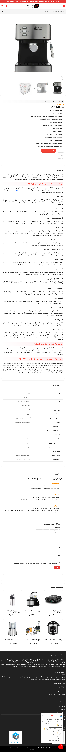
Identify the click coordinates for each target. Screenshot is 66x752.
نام (58, 547)
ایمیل (58, 555)
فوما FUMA (59, 158)
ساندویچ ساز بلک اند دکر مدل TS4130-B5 (54, 611)
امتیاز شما (57, 527)
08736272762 (60, 687)
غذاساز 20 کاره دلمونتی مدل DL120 (34, 640)
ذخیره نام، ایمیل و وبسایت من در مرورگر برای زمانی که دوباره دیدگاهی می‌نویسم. (35, 563)
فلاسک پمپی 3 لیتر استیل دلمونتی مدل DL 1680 (14, 611)
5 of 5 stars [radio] (39, 530)
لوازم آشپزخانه (60, 98)
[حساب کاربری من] (6, 6)
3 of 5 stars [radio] (52, 530)
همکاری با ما (61, 713)
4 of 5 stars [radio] (46, 530)
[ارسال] (3, 11)
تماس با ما (61, 709)
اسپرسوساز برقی (51, 98)
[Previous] (61, 48)
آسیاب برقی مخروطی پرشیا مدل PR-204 (12, 640)
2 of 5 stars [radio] (56, 530)
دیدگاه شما (56, 533)
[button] (64, 6)
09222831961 (61, 695)
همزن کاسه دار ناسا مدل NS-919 (33, 611)
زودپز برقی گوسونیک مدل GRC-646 (53, 640)
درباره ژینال (61, 706)
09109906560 (52, 695)
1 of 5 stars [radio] (59, 530)
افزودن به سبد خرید (48, 151)
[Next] (3, 48)
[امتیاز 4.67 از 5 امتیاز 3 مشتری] (33, 104)
